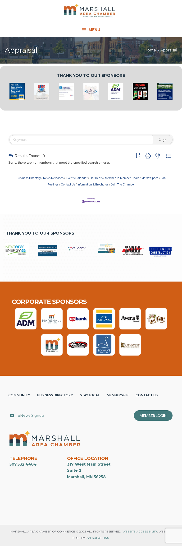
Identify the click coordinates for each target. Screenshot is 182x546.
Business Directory (29, 178)
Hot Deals (96, 178)
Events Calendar (76, 178)
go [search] (164, 140)
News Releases (53, 178)
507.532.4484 (22, 464)
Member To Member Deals (122, 178)
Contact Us (68, 184)
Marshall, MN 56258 (86, 477)
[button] (10, 156)
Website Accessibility (140, 531)
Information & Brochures (93, 184)
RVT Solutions (97, 538)
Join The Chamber (123, 184)
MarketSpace (150, 178)
